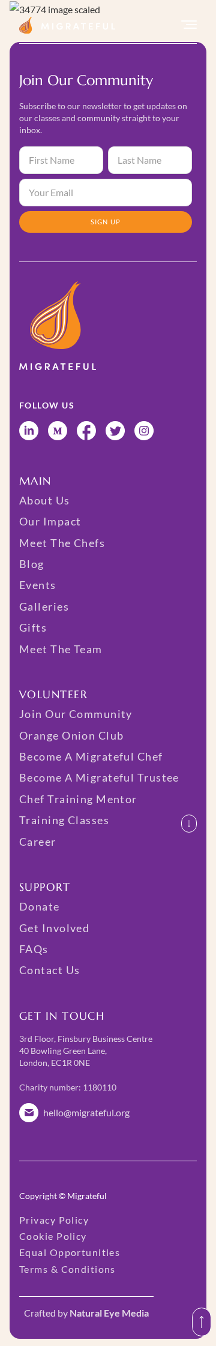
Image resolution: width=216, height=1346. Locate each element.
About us (44, 500)
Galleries (44, 606)
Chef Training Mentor (78, 799)
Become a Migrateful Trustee (99, 777)
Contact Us (49, 970)
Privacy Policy (54, 1219)
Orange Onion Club (71, 735)
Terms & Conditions (67, 1269)
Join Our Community (76, 713)
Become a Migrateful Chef (91, 756)
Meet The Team (61, 649)
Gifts (33, 627)
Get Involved (54, 928)
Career (37, 841)
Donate (39, 906)
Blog (31, 563)
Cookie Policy (53, 1236)
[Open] (189, 25)
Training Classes (64, 820)
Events (37, 584)
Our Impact (50, 521)
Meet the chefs (62, 542)
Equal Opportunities (69, 1252)
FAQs (34, 949)
